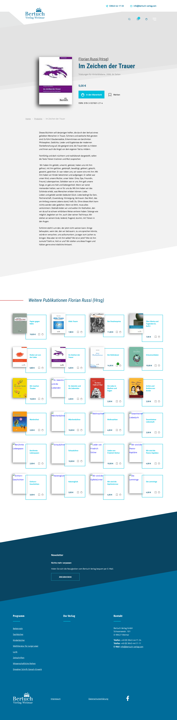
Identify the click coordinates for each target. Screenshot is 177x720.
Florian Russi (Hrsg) (93, 58)
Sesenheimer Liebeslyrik (151, 420)
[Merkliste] (138, 19)
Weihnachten (112, 419)
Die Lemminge (151, 481)
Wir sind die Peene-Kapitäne (152, 452)
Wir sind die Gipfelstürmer (112, 483)
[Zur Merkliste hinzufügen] (39, 335)
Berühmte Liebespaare (34, 452)
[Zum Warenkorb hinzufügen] (42, 335)
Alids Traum (73, 321)
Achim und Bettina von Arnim (150, 388)
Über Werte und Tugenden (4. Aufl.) (152, 324)
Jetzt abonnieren (65, 576)
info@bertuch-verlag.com (132, 647)
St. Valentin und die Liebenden (74, 387)
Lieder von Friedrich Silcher (113, 452)
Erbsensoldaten (152, 355)
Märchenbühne (74, 419)
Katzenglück (73, 481)
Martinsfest (34, 419)
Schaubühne (73, 450)
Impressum (56, 699)
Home (28, 119)
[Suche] (129, 19)
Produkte (38, 119)
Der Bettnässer (113, 355)
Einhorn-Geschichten (34, 483)
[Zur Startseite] (35, 14)
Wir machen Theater (34, 387)
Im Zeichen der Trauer (74, 356)
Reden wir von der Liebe (35, 356)
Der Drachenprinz (114, 321)
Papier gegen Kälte (35, 322)
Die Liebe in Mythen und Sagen (112, 388)
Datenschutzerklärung (98, 699)
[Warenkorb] (146, 19)
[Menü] (154, 19)
